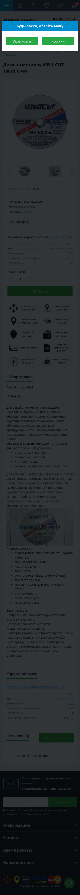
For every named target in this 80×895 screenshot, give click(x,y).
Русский (58, 41)
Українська (22, 41)
